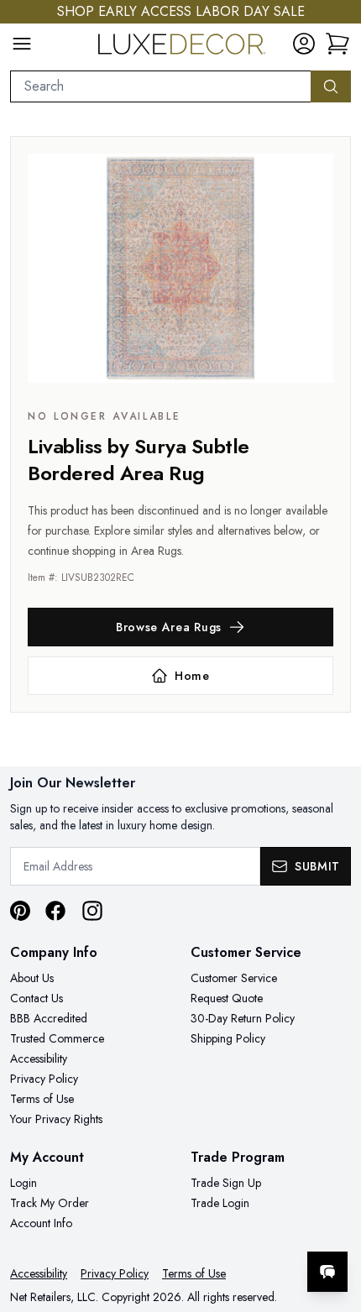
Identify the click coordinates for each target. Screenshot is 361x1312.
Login (23, 1182)
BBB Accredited (48, 1018)
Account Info (41, 1223)
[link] (337, 43)
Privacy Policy (44, 1078)
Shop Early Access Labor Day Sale (181, 11)
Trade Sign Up (226, 1182)
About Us (32, 978)
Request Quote (227, 998)
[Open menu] (22, 43)
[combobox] (161, 86)
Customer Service (234, 978)
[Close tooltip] (334, 1220)
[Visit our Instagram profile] (92, 911)
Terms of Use (42, 1098)
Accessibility (38, 1058)
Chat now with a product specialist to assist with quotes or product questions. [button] (233, 1227)
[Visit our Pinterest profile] (20, 911)
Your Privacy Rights (56, 1119)
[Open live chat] (327, 1272)
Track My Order (49, 1202)
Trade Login (220, 1202)
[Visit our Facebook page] (55, 911)
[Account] (303, 43)
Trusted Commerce (57, 1038)
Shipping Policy (228, 1038)
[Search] (331, 86)
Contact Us (36, 998)
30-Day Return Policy (243, 1018)
